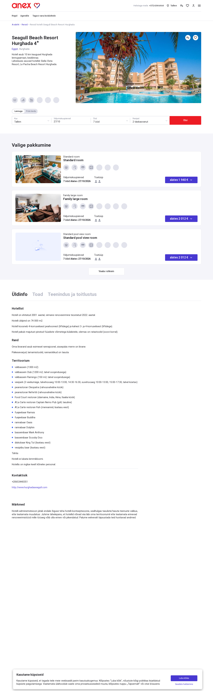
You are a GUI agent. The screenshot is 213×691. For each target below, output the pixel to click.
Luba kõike (184, 678)
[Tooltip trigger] (181, 5)
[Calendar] (71, 120)
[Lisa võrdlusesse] (188, 37)
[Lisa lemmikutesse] (195, 37)
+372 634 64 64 (148, 5)
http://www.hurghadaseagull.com (29, 487)
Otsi (185, 120)
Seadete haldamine (184, 684)
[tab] (19, 294)
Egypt (15, 49)
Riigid (14, 15)
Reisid (25, 24)
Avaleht (15, 24)
